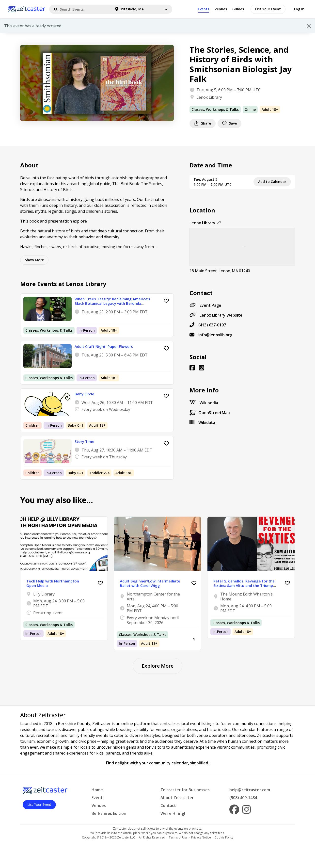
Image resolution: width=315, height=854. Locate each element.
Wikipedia (209, 402)
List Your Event (268, 9)
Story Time (84, 441)
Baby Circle (84, 393)
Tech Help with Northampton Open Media (52, 583)
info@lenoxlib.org (215, 335)
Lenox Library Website (221, 315)
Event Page (210, 305)
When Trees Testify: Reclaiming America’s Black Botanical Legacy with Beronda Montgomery (112, 303)
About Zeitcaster (177, 797)
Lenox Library (209, 97)
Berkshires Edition (109, 813)
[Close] (309, 26)
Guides (238, 9)
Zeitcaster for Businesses (185, 789)
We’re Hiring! (172, 813)
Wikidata (206, 422)
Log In (299, 9)
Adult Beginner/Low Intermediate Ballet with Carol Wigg (150, 583)
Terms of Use (178, 837)
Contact (168, 805)
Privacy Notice (201, 837)
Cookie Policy (224, 837)
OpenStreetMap (214, 412)
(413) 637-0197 (212, 325)
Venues (221, 9)
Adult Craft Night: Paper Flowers (104, 346)
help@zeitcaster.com (249, 789)
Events (203, 9)
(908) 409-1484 (243, 797)
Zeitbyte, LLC (126, 837)
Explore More (157, 665)
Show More (34, 260)
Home (97, 789)
